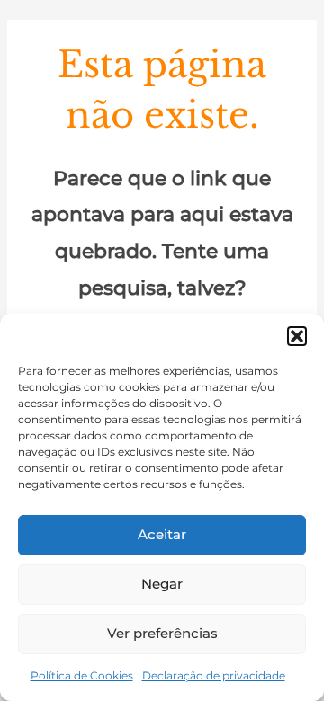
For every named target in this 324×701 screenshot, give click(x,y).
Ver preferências (162, 633)
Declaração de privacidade (213, 675)
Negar (162, 583)
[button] (297, 336)
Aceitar (162, 534)
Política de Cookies (82, 675)
